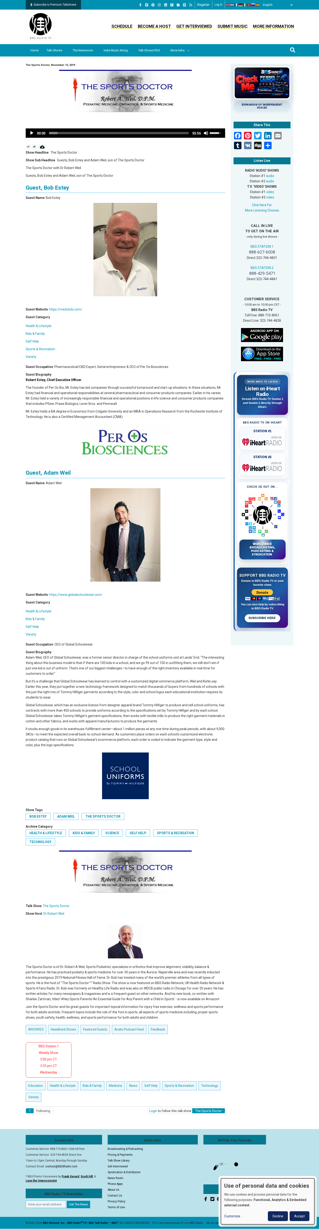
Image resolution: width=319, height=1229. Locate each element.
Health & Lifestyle (38, 326)
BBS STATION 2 (262, 268)
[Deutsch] (241, 5)
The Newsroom (83, 50)
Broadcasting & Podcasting (125, 1149)
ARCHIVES (36, 1029)
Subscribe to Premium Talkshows (55, 4)
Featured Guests (95, 1029)
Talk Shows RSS (149, 50)
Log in (218, 4)
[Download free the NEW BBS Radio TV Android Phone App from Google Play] (262, 334)
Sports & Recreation (40, 349)
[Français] (236, 5)
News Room (115, 1178)
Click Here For (262, 205)
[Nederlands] (232, 5)
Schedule (121, 26)
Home (34, 50)
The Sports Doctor (103, 816)
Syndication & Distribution (124, 1172)
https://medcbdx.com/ (65, 309)
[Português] (249, 5)
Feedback (158, 1029)
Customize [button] (232, 1216)
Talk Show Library (119, 1160)
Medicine (115, 1086)
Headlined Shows (63, 1029)
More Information (273, 26)
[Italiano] (245, 5)
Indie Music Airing (116, 50)
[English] (228, 5)
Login (153, 1111)
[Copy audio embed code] (28, 147)
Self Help (32, 341)
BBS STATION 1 (262, 246)
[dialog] (267, 1201)
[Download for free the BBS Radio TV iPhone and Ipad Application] (262, 353)
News (133, 1086)
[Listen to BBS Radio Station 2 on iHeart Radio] (263, 467)
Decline (278, 1216)
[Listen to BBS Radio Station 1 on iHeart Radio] (263, 441)
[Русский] (253, 5)
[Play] (31, 133)
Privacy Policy (116, 1201)
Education (35, 1086)
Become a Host (154, 26)
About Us (113, 1189)
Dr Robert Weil (53, 913)
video (270, 192)
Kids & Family (35, 334)
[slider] (119, 133)
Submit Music (232, 26)
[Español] (257, 5)
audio (270, 176)
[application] (125, 133)
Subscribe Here (262, 618)
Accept (299, 1216)
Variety (31, 357)
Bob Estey (38, 816)
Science (112, 833)
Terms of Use (116, 1207)
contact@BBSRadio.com (61, 1166)
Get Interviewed (194, 26)
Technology (40, 842)
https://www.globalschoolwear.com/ (75, 595)
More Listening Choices (262, 210)
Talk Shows (54, 50)
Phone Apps (115, 1184)
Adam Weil (66, 816)
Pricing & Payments (120, 1154)
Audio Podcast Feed (129, 1029)
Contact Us (115, 1195)
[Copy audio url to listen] (34, 147)
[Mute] (206, 133)
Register (203, 5)
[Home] (41, 26)
